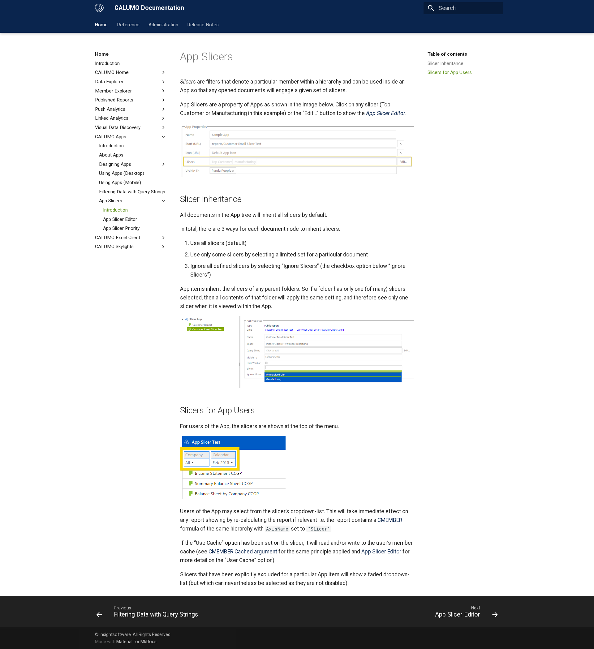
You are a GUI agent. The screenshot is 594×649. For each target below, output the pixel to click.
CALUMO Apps (110, 137)
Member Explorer (113, 91)
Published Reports (114, 100)
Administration (163, 24)
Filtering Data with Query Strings (132, 192)
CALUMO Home (112, 72)
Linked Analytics (111, 118)
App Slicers (110, 201)
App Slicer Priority (121, 228)
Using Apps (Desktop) (121, 173)
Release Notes (203, 24)
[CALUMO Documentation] (99, 8)
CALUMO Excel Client (117, 237)
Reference (128, 24)
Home (101, 24)
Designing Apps (115, 164)
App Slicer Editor (120, 219)
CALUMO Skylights (114, 246)
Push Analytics (110, 109)
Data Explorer (109, 81)
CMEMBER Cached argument (243, 551)
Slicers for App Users (450, 72)
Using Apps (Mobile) (120, 182)
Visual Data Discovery (117, 127)
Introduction (107, 63)
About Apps (111, 155)
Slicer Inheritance (445, 63)
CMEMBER (389, 520)
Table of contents (447, 54)
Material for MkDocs (136, 641)
